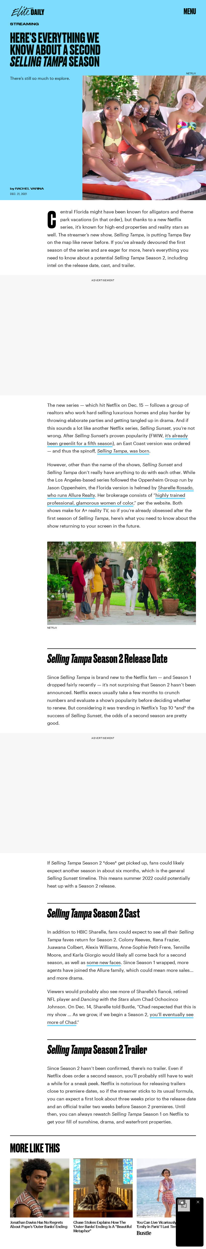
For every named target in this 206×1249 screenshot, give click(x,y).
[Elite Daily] (27, 11)
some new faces (104, 962)
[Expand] (181, 1202)
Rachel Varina (29, 188)
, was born (123, 451)
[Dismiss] (198, 1202)
